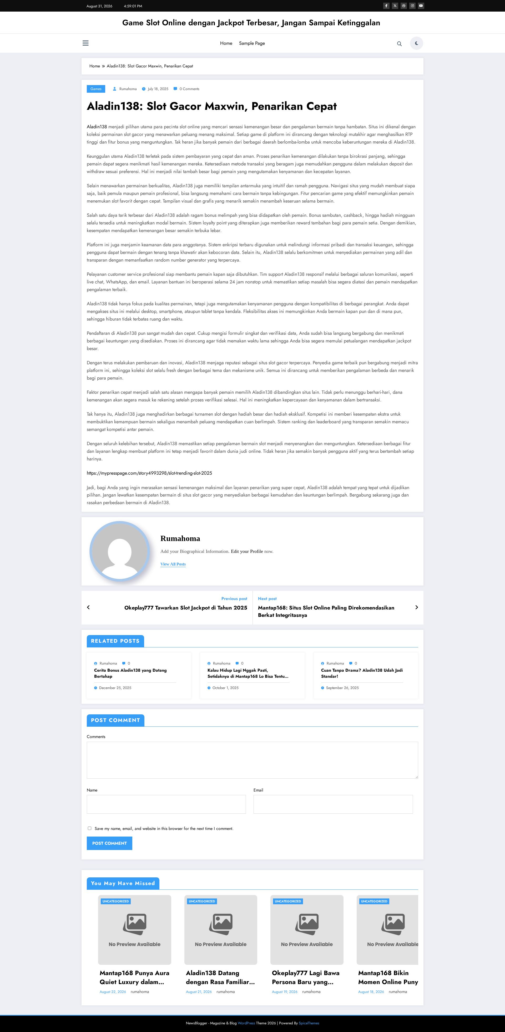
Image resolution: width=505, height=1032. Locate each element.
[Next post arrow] (416, 607)
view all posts (173, 564)
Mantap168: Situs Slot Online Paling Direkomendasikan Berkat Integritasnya (326, 611)
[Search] (399, 44)
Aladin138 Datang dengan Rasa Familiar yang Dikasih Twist (139, 977)
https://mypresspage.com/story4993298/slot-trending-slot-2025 (149, 473)
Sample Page (252, 43)
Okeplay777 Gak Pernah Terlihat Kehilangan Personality (400, 977)
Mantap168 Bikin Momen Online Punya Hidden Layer (312, 977)
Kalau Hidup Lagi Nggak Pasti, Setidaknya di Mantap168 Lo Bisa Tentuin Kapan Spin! (248, 673)
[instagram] (412, 6)
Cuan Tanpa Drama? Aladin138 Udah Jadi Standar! (362, 673)
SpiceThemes (309, 1023)
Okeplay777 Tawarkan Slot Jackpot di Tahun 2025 (185, 608)
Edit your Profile (247, 551)
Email (258, 790)
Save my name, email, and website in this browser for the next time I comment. (164, 828)
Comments (96, 737)
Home (226, 43)
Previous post (234, 598)
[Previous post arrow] (88, 607)
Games (96, 88)
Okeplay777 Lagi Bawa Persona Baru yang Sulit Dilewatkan (227, 977)
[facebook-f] (386, 6)
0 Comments (189, 88)
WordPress (246, 1023)
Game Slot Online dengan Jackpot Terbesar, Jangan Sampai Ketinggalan (251, 22)
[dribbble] (404, 6)
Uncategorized (124, 901)
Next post (267, 598)
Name (92, 790)
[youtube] (421, 6)
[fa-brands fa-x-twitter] (395, 6)
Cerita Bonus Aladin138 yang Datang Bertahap (130, 673)
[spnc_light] (416, 43)
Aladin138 (97, 126)
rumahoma (128, 88)
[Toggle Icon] (85, 44)
